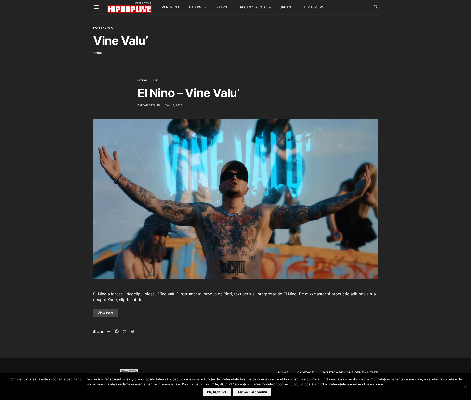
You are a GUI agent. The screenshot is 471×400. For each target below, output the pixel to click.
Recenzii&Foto (253, 7)
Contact (305, 372)
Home (283, 372)
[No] (464, 386)
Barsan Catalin (148, 105)
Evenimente (170, 7)
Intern (195, 7)
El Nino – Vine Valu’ (188, 93)
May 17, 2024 (174, 105)
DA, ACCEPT (217, 392)
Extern (220, 7)
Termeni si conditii (252, 392)
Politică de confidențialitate (350, 372)
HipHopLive (314, 7)
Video (155, 80)
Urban (285, 7)
